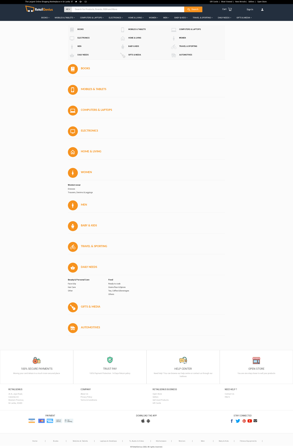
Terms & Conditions (89, 400)
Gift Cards (157, 403)
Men (203, 441)
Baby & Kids (224, 441)
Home (35, 441)
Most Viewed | (227, 2)
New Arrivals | (241, 2)
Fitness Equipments (248, 441)
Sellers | (252, 2)
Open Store (262, 2)
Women (182, 441)
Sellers (155, 397)
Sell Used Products (161, 400)
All (67, 9)
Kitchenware (161, 441)
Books (55, 441)
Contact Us (229, 394)
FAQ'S (227, 397)
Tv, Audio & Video (136, 441)
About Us (84, 394)
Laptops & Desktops (108, 441)
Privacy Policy (86, 397)
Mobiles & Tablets (80, 441)
